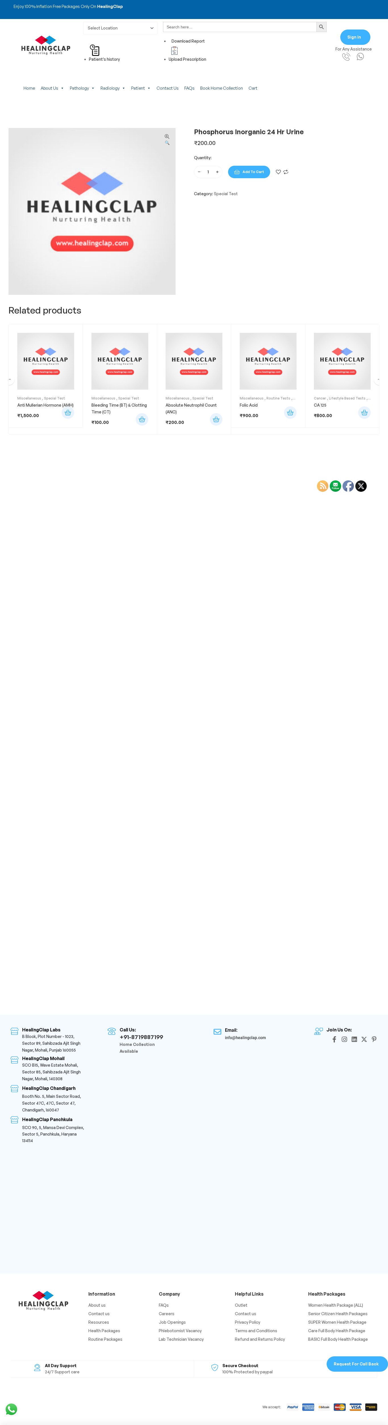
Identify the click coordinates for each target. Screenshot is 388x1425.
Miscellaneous (29, 398)
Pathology (79, 88)
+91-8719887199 (141, 1037)
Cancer (320, 398)
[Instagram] (344, 1039)
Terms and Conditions (256, 1330)
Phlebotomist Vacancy (180, 1330)
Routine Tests (278, 398)
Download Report (188, 41)
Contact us (168, 88)
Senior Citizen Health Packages (338, 1313)
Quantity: (203, 157)
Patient (138, 88)
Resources (98, 1322)
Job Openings (172, 1322)
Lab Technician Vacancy (181, 1339)
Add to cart (253, 172)
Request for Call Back (356, 1363)
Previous (8, 379)
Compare (285, 172)
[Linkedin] (354, 1039)
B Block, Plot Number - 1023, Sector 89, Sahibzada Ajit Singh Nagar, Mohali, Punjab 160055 (51, 1043)
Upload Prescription (187, 59)
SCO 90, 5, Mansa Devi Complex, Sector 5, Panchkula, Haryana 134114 (53, 1134)
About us (49, 88)
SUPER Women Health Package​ (337, 1322)
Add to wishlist (278, 172)
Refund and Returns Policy (260, 1339)
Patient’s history (104, 59)
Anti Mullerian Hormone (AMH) (45, 405)
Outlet (241, 1305)
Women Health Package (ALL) (335, 1305)
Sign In (354, 37)
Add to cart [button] (68, 412)
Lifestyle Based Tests (347, 398)
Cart (253, 88)
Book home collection (221, 88)
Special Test (226, 193)
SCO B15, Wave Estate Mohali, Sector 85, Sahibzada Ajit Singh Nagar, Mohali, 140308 (51, 1072)
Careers (166, 1313)
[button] (167, 140)
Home (29, 88)
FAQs (189, 88)
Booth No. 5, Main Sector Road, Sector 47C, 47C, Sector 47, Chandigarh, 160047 (51, 1103)
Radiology (110, 88)
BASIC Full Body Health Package (338, 1339)
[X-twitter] (364, 1039)
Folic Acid (249, 405)
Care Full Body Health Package (336, 1330)
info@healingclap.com (245, 1037)
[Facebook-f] (334, 1039)
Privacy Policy (247, 1322)
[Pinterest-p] (374, 1039)
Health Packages (104, 1330)
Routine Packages (105, 1339)
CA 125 (320, 405)
